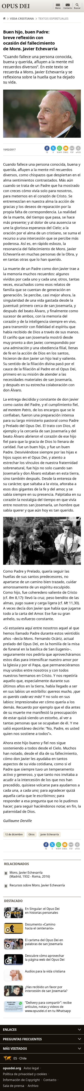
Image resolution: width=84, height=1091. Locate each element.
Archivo (33, 1086)
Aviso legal (31, 1068)
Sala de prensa (13, 1086)
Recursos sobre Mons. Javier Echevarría (37, 885)
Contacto (49, 1080)
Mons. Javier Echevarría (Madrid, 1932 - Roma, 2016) (30, 874)
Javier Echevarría (49, 834)
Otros (32, 834)
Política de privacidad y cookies (25, 1074)
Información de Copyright (21, 1080)
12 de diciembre (14, 834)
